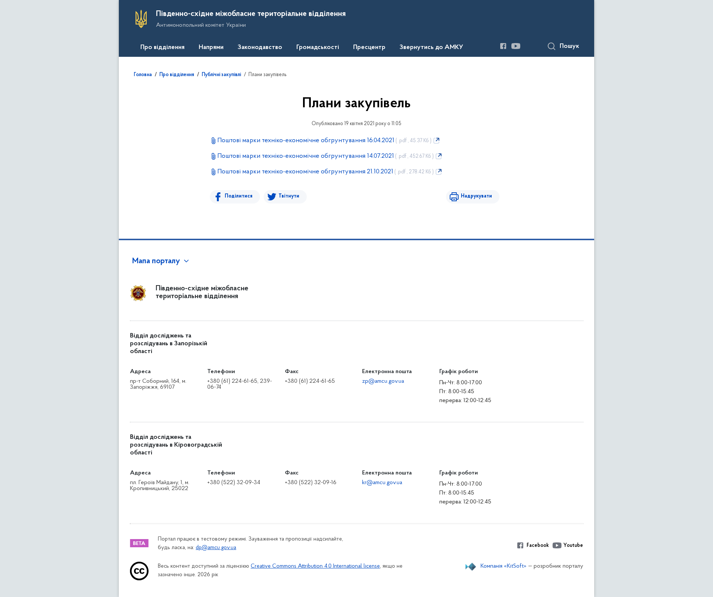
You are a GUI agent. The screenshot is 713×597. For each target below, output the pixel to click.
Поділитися (239, 196)
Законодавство (260, 47)
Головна (143, 75)
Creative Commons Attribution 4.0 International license (315, 566)
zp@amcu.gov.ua (383, 381)
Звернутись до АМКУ (431, 47)
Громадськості (317, 47)
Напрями (211, 47)
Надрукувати (476, 196)
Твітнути (289, 196)
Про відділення (162, 47)
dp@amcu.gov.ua (216, 548)
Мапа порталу (156, 261)
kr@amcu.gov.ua (382, 483)
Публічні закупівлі (221, 75)
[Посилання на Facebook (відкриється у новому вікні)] (503, 46)
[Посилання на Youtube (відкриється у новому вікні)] (515, 46)
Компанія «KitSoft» (504, 566)
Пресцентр (369, 47)
